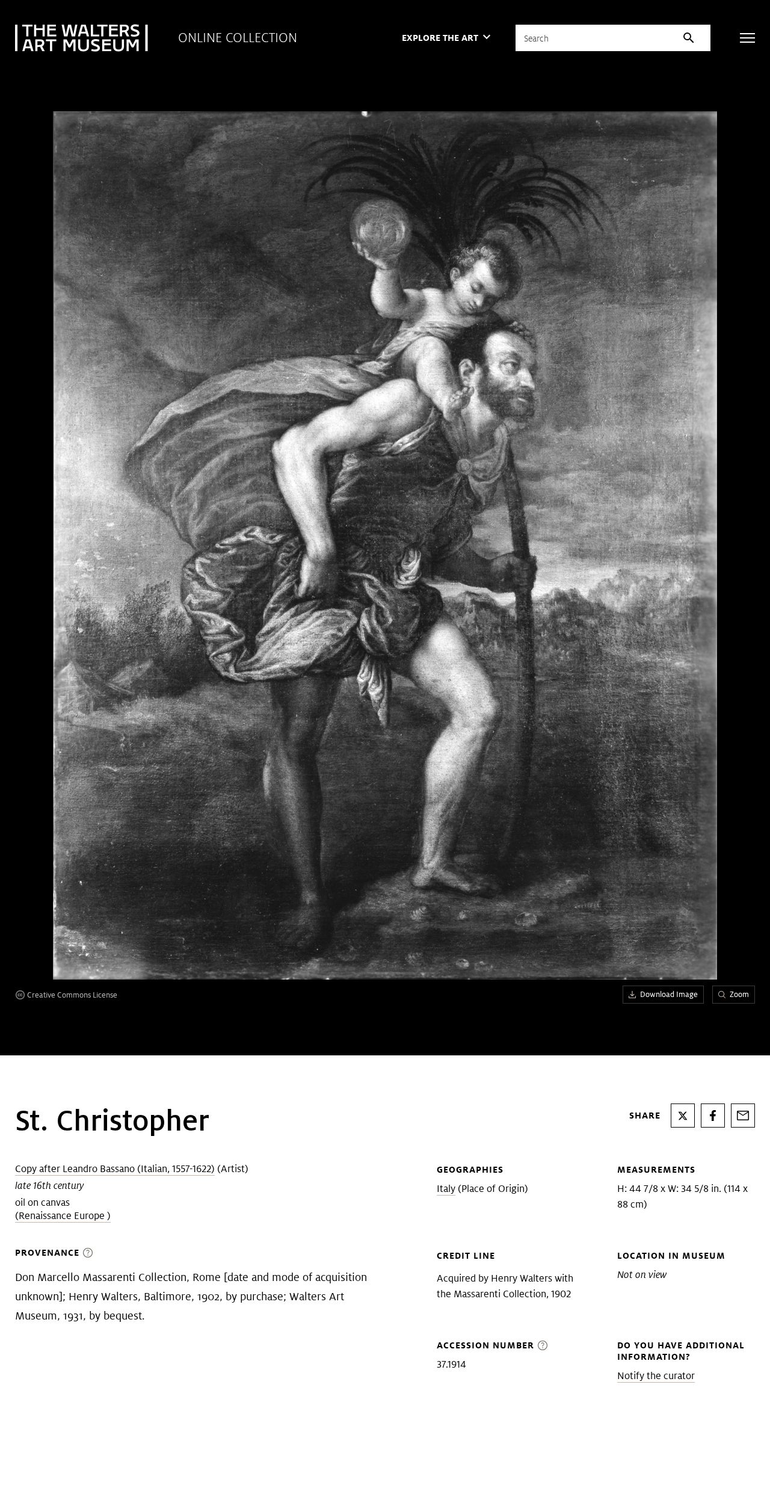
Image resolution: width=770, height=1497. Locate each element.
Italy (446, 1188)
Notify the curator (656, 1375)
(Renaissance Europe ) (63, 1215)
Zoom (739, 994)
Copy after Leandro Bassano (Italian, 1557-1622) (115, 1168)
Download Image (669, 994)
